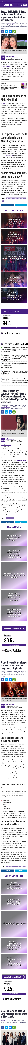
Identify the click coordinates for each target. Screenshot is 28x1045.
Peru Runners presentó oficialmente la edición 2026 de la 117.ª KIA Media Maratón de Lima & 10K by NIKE (14, 961)
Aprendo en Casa (5, 1)
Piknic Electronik (10, 866)
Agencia (23, 198)
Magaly (3, 103)
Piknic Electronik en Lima (20, 866)
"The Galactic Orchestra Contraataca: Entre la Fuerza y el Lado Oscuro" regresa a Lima (14, 236)
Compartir (8, 205)
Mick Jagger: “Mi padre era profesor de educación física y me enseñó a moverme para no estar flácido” (14, 553)
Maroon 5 (3, 1020)
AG (2, 200)
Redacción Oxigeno (10, 56)
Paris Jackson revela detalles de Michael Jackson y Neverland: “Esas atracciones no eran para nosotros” (14, 613)
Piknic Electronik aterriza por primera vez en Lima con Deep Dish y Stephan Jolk (14, 220)
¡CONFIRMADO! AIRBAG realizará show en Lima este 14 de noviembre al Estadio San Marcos (14, 597)
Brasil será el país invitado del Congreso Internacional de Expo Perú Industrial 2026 (14, 258)
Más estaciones (22, 1)
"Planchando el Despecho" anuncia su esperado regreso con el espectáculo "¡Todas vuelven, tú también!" (14, 295)
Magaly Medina (8, 155)
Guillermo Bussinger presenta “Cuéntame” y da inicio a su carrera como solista (14, 575)
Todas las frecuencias (18, 328)
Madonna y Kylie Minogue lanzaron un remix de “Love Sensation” (14, 279)
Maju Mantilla (11, 23)
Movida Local (3, 83)
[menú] (2, 5)
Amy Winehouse (5, 407)
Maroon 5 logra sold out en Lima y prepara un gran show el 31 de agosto (14, 537)
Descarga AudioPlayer (13, 1)
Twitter (21, 205)
